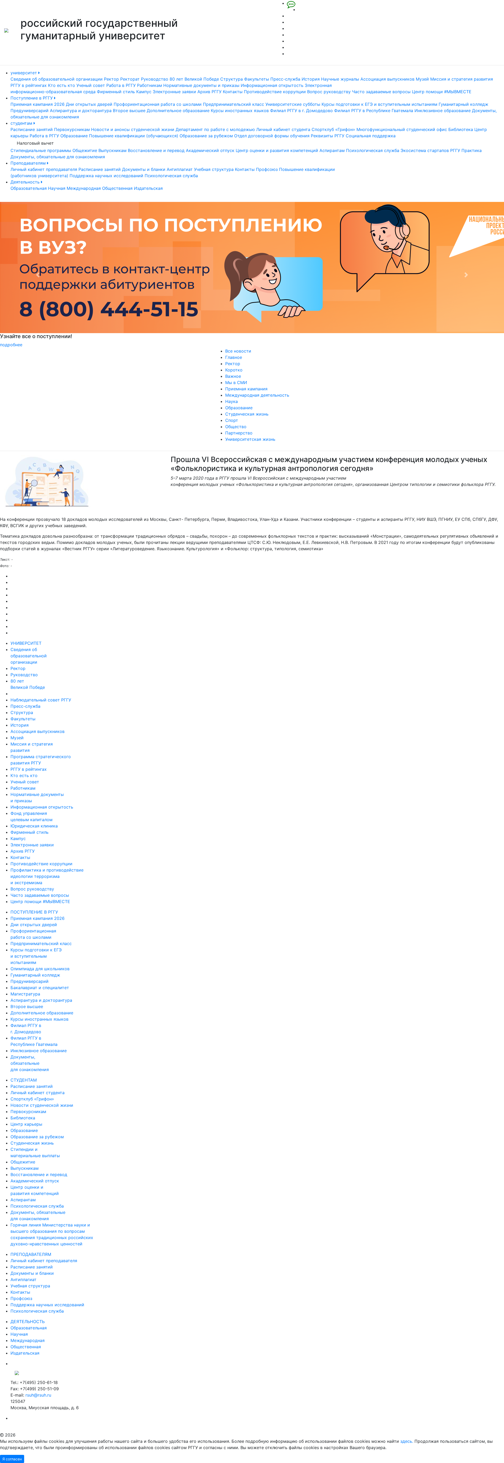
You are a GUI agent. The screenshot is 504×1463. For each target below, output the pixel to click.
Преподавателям (28, 163)
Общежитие (84, 150)
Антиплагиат (180, 169)
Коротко (234, 370)
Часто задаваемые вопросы (381, 91)
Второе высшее (129, 110)
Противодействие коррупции (275, 91)
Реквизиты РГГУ (327, 135)
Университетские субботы (292, 104)
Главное (233, 357)
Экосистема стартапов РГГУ (430, 150)
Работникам (149, 85)
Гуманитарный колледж (463, 104)
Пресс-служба (285, 79)
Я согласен (12, 1459)
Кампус (143, 91)
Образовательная (28, 188)
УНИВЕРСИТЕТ (25, 643)
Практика (471, 150)
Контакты (233, 91)
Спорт (231, 420)
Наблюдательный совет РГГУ (40, 699)
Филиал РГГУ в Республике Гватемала (373, 110)
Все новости (238, 351)
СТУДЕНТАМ (23, 1080)
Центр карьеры (26, 1124)
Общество (235, 426)
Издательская (148, 188)
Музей (422, 79)
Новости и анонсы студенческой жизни (132, 129)
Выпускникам (112, 150)
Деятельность (25, 182)
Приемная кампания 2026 (37, 104)
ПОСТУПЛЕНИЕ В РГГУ (34, 912)
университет (24, 72)
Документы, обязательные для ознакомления (57, 156)
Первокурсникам (72, 129)
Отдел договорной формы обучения (271, 135)
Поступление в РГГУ (32, 98)
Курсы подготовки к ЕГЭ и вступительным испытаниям (379, 104)
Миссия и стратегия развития (461, 79)
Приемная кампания (246, 388)
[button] (38, 275)
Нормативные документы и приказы (201, 85)
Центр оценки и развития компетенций (277, 150)
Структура (231, 79)
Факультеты (256, 79)
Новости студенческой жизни (41, 1105)
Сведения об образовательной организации (56, 79)
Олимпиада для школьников (40, 968)
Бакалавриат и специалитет (39, 987)
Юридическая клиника (34, 825)
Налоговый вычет (35, 143)
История (311, 79)
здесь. (406, 1441)
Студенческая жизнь (247, 414)
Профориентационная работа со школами (158, 104)
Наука (231, 401)
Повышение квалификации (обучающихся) (133, 135)
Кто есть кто (61, 85)
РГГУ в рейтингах (28, 85)
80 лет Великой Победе (194, 79)
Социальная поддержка (371, 135)
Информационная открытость (272, 85)
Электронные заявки (174, 91)
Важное (233, 376)
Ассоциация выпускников (387, 79)
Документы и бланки (143, 169)
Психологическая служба (372, 150)
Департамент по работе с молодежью (215, 129)
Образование (74, 135)
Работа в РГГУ (121, 85)
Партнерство (239, 433)
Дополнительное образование (178, 110)
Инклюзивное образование (442, 110)
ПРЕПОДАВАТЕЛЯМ (30, 1254)
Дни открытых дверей (89, 104)
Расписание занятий (31, 129)
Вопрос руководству (329, 91)
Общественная (117, 188)
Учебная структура (214, 169)
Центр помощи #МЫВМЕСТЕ (441, 91)
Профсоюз (267, 169)
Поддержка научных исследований (106, 175)
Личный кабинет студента (283, 129)
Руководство (154, 79)
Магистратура (25, 994)
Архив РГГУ (209, 91)
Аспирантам (332, 150)
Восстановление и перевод (156, 150)
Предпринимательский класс (233, 104)
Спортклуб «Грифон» (333, 129)
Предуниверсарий (29, 110)
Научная (56, 188)
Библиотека (460, 129)
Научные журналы (340, 79)
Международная (84, 188)
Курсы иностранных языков (240, 110)
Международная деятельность (257, 395)
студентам (22, 123)
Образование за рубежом (206, 135)
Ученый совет (90, 85)
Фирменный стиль (116, 91)
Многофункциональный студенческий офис (401, 129)
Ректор (111, 79)
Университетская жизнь (250, 439)
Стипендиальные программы (40, 150)
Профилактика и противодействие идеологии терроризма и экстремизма (46, 876)
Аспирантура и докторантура (81, 110)
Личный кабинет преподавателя (43, 169)
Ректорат (130, 79)
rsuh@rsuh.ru (38, 1395)
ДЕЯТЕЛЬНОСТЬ (27, 1321)
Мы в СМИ (236, 382)
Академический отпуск (210, 150)
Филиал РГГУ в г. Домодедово (301, 110)
